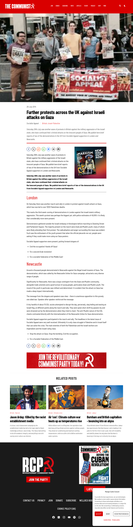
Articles (79, 6)
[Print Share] (58, 149)
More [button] (104, 6)
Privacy (41, 500)
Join (52, 6)
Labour (94, 413)
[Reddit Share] (39, 149)
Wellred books (87, 500)
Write (72, 6)
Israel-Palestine (54, 123)
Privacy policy (116, 520)
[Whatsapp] (79, 517)
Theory (86, 6)
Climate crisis (58, 413)
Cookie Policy (107, 520)
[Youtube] (69, 517)
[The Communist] (19, 7)
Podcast (93, 6)
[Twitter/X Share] (34, 149)
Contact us (28, 500)
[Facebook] (53, 517)
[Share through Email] (53, 149)
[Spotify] (74, 517)
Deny (108, 514)
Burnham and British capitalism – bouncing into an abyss (104, 419)
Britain (44, 123)
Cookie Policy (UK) (66, 508)
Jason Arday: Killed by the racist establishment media (28, 419)
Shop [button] (99, 6)
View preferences (121, 514)
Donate (58, 6)
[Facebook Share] (29, 149)
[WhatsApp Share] (44, 149)
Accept (99, 514)
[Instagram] (63, 517)
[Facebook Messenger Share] (48, 149)
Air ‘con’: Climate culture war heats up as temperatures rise (65, 419)
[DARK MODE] (125, 6)
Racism (17, 413)
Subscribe (65, 6)
